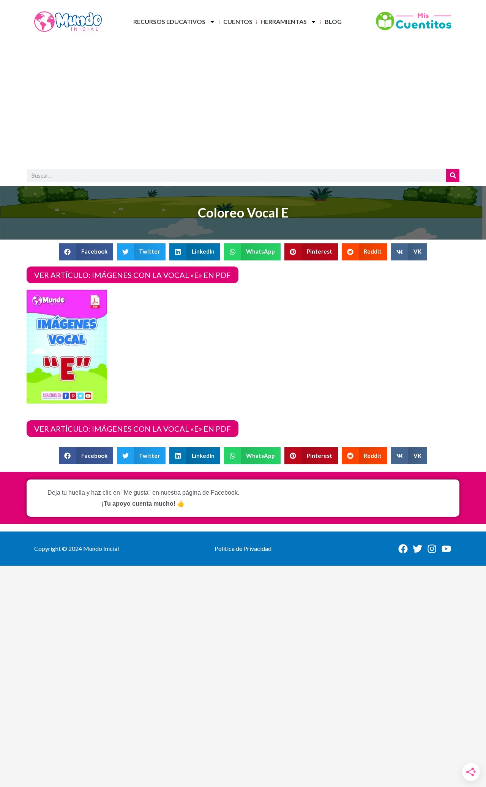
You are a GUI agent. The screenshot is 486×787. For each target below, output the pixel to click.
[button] (86, 251)
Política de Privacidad (243, 548)
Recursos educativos (169, 21)
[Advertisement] (243, 104)
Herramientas (283, 21)
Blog (333, 21)
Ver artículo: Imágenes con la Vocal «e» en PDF (132, 274)
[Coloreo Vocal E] (67, 345)
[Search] (452, 175)
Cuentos (237, 21)
